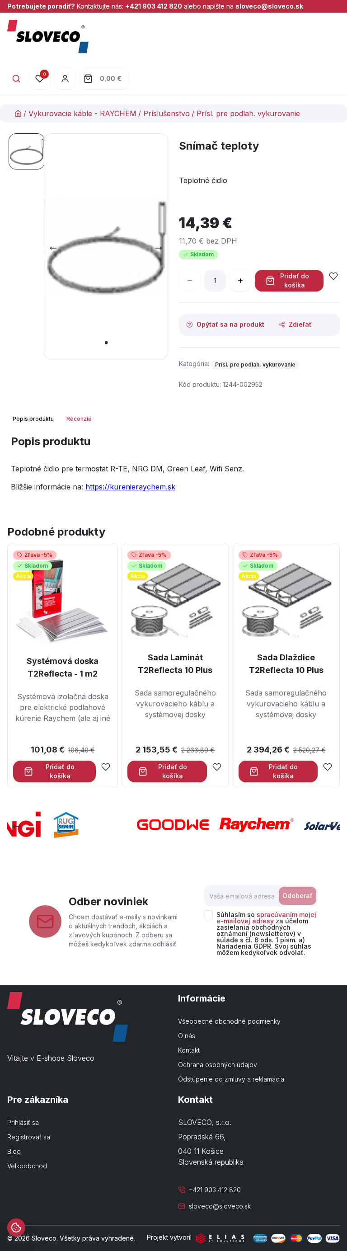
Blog (14, 1151)
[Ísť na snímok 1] (27, 151)
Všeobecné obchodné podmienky (229, 1021)
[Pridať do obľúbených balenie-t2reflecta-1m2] (105, 767)
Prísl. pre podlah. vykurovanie (248, 113)
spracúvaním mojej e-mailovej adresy (266, 918)
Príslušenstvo (166, 113)
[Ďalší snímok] (158, 248)
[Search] (16, 79)
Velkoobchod (27, 1166)
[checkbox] (208, 914)
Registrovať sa (28, 1137)
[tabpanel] (173, 466)
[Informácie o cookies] (16, 1227)
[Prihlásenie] (65, 78)
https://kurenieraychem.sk (130, 486)
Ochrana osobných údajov (217, 1064)
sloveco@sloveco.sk (269, 6)
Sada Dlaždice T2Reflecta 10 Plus (286, 664)
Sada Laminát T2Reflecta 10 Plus (175, 664)
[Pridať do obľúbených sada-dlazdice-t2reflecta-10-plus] (327, 767)
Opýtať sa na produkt (230, 324)
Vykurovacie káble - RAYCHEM (82, 113)
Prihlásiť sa (23, 1122)
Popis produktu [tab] (33, 418)
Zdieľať (300, 324)
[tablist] (53, 419)
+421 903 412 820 (153, 6)
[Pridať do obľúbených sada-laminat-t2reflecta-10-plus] (217, 767)
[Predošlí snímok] (53, 248)
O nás (186, 1035)
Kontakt (189, 1050)
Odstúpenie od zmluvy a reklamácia (231, 1079)
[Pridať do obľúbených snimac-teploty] (333, 276)
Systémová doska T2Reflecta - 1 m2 (62, 667)
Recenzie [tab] (79, 418)
